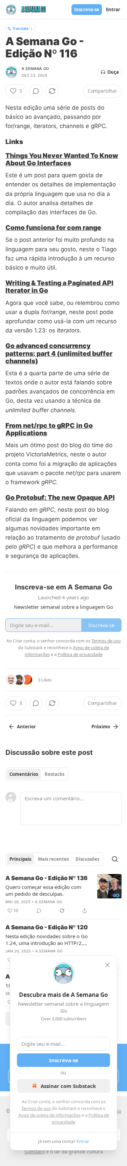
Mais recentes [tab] (53, 859)
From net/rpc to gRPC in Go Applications (49, 429)
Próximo (100, 727)
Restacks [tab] (54, 774)
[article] (63, 894)
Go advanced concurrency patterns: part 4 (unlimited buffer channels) (58, 353)
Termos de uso (36, 1108)
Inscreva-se (86, 9)
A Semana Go (35, 68)
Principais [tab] (20, 859)
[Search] (115, 859)
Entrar (113, 9)
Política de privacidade (80, 654)
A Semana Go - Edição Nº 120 (46, 927)
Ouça (113, 72)
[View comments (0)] (36, 91)
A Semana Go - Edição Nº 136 (46, 878)
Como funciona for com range (53, 227)
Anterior (26, 727)
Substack (34, 1151)
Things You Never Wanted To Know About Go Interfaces (61, 159)
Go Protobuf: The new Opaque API (60, 497)
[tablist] (36, 774)
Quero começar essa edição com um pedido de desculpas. (43, 890)
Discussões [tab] (87, 859)
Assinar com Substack (68, 1085)
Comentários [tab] (23, 774)
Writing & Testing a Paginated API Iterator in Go (59, 286)
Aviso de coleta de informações (49, 1115)
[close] (107, 965)
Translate (20, 28)
